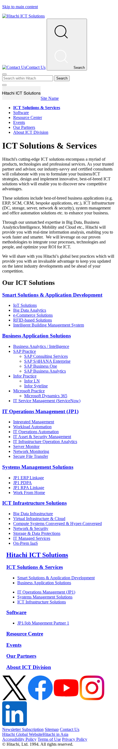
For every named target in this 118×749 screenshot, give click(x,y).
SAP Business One (40, 366)
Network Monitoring (31, 451)
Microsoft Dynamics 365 (45, 395)
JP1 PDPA (22, 482)
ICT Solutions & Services (34, 567)
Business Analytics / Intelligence (41, 346)
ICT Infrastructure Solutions (34, 503)
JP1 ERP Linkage (28, 477)
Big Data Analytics (29, 310)
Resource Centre (24, 634)
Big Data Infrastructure (33, 513)
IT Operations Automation (36, 431)
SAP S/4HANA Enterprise (47, 361)
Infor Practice (24, 376)
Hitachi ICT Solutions (37, 554)
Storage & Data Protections (36, 533)
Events (19, 122)
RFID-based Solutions (32, 320)
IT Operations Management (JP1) (40, 411)
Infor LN (32, 381)
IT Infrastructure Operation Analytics (45, 441)
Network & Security (30, 528)
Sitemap (52, 729)
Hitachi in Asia (55, 734)
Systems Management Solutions (37, 467)
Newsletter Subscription (23, 729)
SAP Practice (24, 351)
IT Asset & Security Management (42, 436)
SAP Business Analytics (45, 371)
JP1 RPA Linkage (28, 487)
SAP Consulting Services (46, 356)
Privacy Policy (74, 739)
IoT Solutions (25, 305)
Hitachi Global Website (22, 734)
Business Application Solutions (36, 336)
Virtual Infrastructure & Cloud (39, 518)
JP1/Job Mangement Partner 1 (43, 623)
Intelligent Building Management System (48, 325)
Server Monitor (26, 446)
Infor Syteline (36, 386)
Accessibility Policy (19, 739)
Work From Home (29, 492)
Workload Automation (32, 426)
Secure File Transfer (30, 456)
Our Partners (24, 127)
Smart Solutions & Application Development (52, 295)
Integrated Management (33, 421)
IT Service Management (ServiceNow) (46, 400)
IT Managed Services (31, 538)
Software (21, 112)
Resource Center (27, 117)
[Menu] (4, 85)
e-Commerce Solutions (33, 315)
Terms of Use (49, 739)
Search (62, 78)
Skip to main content (20, 6)
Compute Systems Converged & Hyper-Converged (57, 523)
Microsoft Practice (29, 390)
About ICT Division (30, 132)
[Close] (4, 74)
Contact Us (69, 729)
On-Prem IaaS (25, 543)
